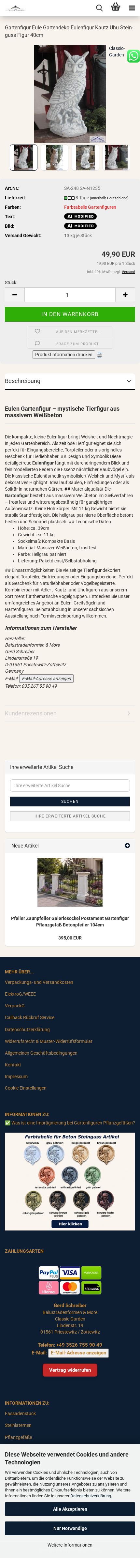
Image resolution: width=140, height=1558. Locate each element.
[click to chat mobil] (133, 55)
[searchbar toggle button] (99, 8)
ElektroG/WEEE (20, 994)
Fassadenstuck (20, 1413)
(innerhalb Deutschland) (109, 198)
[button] (14, 294)
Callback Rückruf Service (29, 1017)
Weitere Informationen (70, 1545)
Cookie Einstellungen (26, 1088)
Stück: (11, 282)
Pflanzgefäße (18, 1437)
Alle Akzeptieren (70, 1509)
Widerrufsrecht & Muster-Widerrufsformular (48, 1041)
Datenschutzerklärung (90, 1495)
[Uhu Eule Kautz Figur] (70, 93)
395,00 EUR (70, 937)
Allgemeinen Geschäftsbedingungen (41, 1053)
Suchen (70, 801)
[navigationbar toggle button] (132, 8)
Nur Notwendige (70, 1528)
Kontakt (13, 1064)
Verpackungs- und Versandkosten (39, 982)
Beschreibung (22, 380)
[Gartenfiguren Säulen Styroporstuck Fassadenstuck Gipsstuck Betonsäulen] (13, 8)
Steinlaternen (18, 1425)
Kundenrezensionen (31, 713)
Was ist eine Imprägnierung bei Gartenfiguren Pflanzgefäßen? (73, 1122)
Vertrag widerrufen (70, 1370)
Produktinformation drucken (63, 354)
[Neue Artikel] (127, 846)
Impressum (16, 1076)
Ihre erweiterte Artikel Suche (70, 816)
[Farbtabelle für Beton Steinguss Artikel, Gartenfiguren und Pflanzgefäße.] (70, 1181)
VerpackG (15, 1005)
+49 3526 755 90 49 (79, 1345)
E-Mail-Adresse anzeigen (46, 678)
